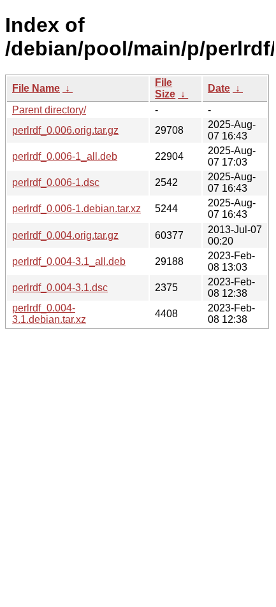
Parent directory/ (49, 109)
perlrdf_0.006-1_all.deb (64, 156)
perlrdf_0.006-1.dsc (55, 182)
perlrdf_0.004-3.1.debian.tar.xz (49, 314)
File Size (165, 88)
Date (219, 88)
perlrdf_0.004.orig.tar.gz (65, 235)
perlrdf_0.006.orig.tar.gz (65, 130)
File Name (36, 88)
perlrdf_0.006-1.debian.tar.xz (76, 208)
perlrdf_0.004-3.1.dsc (60, 287)
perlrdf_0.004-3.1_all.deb (69, 261)
